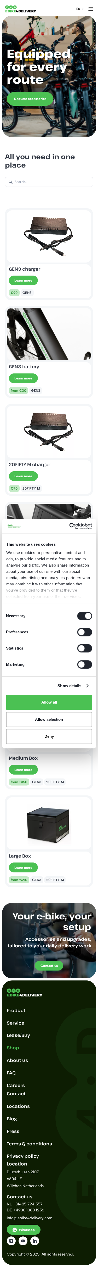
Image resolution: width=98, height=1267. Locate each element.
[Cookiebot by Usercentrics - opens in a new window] (70, 526)
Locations (18, 1106)
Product (16, 1010)
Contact (16, 1094)
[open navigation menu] (91, 8)
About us (17, 1060)
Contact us (49, 966)
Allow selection (49, 719)
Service (15, 1023)
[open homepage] (24, 9)
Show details (69, 685)
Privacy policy (23, 1156)
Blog (12, 1119)
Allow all (49, 702)
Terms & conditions (29, 1144)
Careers (16, 1085)
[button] (80, 9)
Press (13, 1131)
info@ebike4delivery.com (29, 1218)
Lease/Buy (18, 1035)
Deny (49, 736)
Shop (13, 1048)
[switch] (84, 632)
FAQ (11, 1073)
